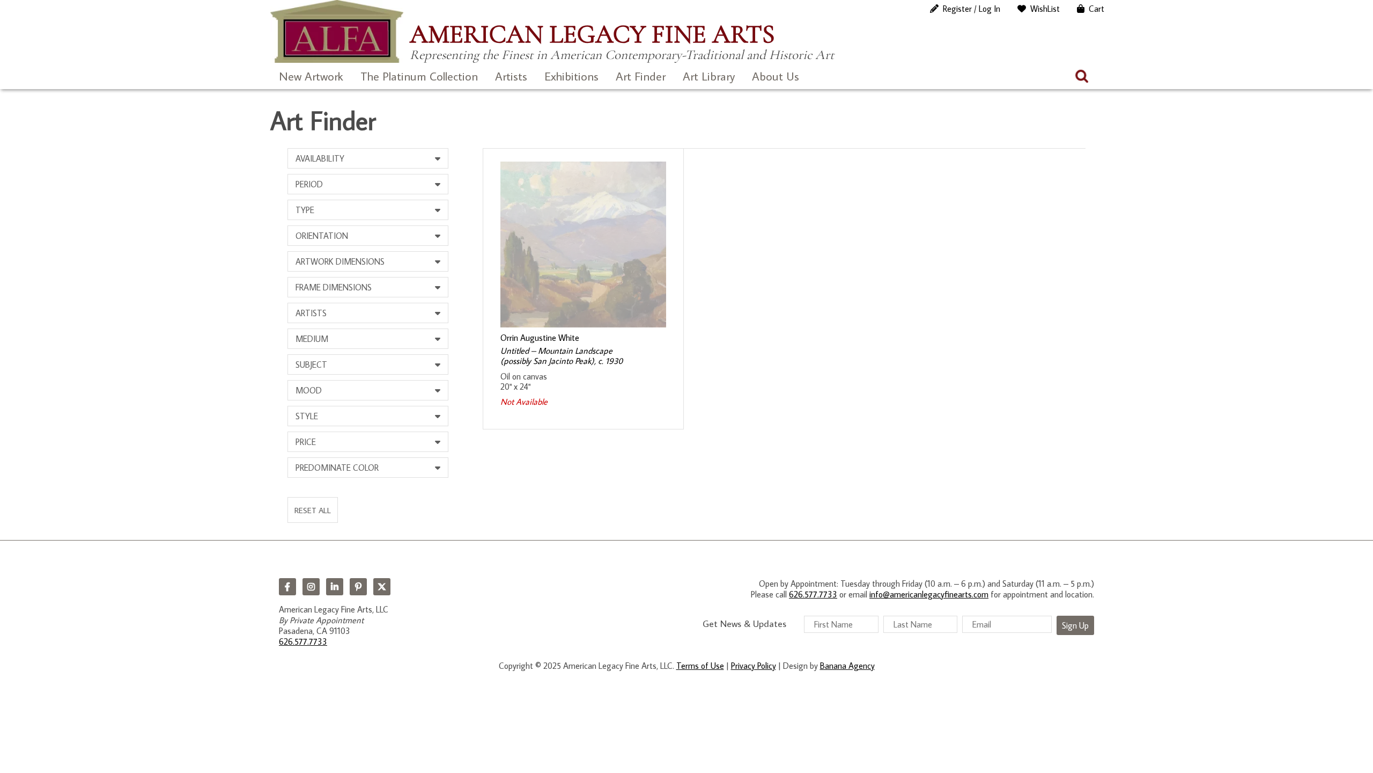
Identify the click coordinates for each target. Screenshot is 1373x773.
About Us (775, 76)
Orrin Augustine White (539, 337)
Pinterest (358, 586)
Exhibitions (571, 76)
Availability (320, 158)
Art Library (709, 76)
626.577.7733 (303, 641)
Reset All (312, 510)
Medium (312, 338)
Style (307, 416)
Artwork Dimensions (340, 261)
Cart (1096, 8)
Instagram (311, 586)
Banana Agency (847, 665)
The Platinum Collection (419, 76)
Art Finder (641, 76)
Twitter (381, 586)
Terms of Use (700, 665)
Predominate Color (337, 467)
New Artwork (311, 76)
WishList (1045, 8)
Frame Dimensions (334, 287)
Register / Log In (971, 8)
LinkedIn (334, 586)
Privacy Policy (753, 665)
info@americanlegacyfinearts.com (928, 594)
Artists (511, 76)
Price (306, 441)
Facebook (287, 586)
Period (309, 184)
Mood (309, 390)
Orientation (322, 235)
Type (305, 210)
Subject (311, 364)
